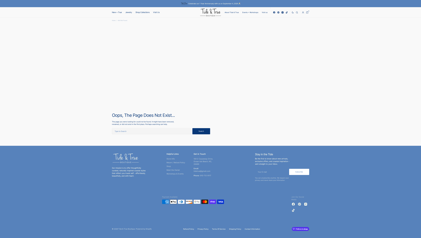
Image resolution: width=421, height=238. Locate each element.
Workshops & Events (175, 174)
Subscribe (299, 172)
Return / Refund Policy (176, 162)
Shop (169, 166)
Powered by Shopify (144, 229)
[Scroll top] (418, 235)
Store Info (171, 159)
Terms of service (219, 229)
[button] (297, 12)
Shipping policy (235, 229)
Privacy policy (203, 229)
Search (201, 131)
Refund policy (188, 229)
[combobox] (152, 131)
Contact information (252, 229)
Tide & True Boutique (126, 229)
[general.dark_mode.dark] (293, 12)
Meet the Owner (173, 170)
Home (114, 20)
